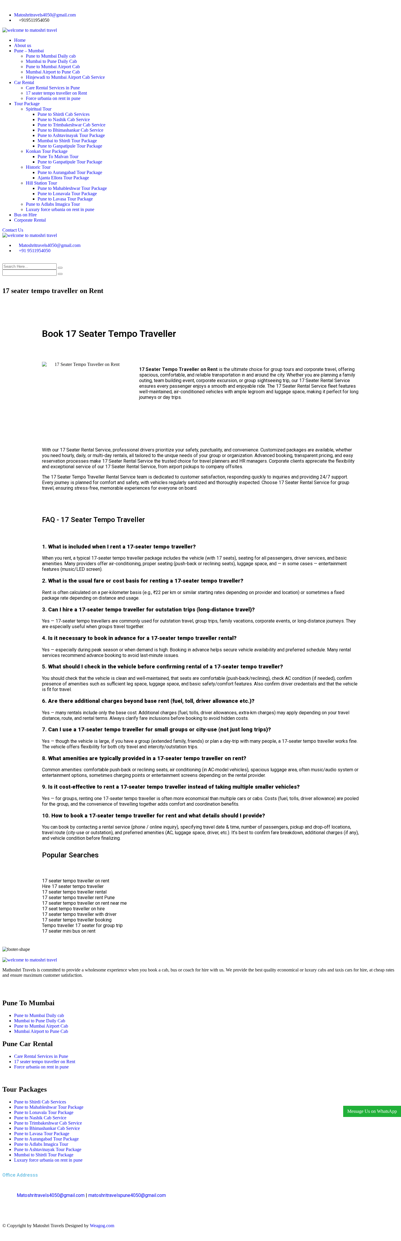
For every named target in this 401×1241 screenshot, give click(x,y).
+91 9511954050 (34, 250)
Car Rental (24, 82)
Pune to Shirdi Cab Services (64, 114)
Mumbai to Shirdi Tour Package (67, 140)
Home (20, 40)
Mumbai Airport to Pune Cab (53, 71)
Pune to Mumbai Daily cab (51, 55)
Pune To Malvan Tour (58, 156)
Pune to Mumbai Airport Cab (53, 66)
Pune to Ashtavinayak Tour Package (71, 135)
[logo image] (29, 235)
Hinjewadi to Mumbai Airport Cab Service (65, 77)
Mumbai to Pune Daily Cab (51, 61)
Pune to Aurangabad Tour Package (70, 172)
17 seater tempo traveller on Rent (56, 93)
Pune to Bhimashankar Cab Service (70, 130)
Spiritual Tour (38, 108)
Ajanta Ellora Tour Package (63, 177)
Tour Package (27, 103)
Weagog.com (102, 1225)
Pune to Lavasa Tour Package (65, 198)
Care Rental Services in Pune (53, 87)
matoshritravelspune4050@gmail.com (127, 1195)
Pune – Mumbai (29, 50)
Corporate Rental (30, 220)
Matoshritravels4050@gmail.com (45, 14)
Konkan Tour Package (47, 151)
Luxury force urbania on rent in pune (60, 209)
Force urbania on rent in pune (53, 98)
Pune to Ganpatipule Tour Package (70, 145)
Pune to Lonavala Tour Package (67, 193)
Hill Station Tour (41, 182)
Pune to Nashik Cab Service (64, 119)
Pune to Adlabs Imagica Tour (53, 204)
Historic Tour (38, 167)
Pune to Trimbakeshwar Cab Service (71, 124)
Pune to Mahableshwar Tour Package (72, 188)
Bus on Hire (25, 214)
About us (22, 45)
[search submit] (60, 268)
